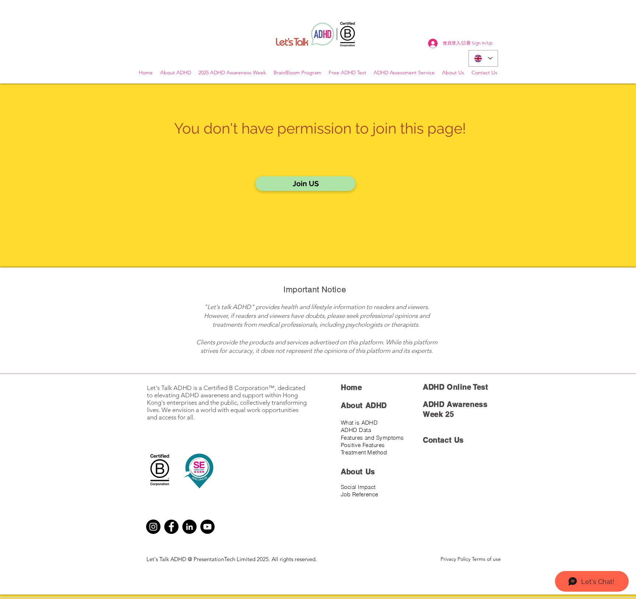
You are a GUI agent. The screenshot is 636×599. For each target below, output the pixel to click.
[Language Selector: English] (483, 58)
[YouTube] (207, 527)
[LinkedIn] (189, 527)
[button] (305, 183)
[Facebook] (171, 527)
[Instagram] (153, 527)
